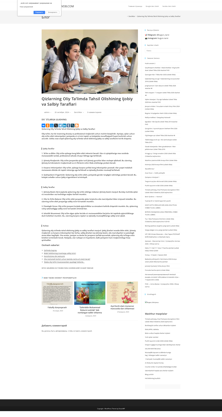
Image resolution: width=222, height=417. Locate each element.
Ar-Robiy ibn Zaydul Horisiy (154, 363)
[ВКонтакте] (43, 125)
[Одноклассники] (47, 125)
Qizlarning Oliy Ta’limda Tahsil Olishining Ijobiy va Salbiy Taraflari (158, 16)
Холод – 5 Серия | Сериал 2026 (156, 255)
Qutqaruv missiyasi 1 (152, 177)
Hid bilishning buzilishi (152, 378)
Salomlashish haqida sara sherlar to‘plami (159, 371)
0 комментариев (94, 112)
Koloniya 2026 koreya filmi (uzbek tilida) (158, 164)
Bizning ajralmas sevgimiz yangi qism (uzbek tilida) (162, 226)
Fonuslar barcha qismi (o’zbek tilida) (157, 270)
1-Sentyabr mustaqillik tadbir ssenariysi (158, 359)
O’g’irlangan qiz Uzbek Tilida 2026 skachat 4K (160, 135)
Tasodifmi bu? (149, 169)
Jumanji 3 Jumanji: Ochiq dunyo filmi (157, 266)
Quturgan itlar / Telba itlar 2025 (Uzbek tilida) (160, 75)
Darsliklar (78, 112)
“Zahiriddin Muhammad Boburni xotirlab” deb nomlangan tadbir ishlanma (90, 310)
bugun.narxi (158, 38)
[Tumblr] (68, 125)
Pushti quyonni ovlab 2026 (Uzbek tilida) (159, 185)
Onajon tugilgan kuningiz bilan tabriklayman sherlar (162, 345)
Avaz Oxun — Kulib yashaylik (155, 173)
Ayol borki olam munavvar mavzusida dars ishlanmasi (122, 307)
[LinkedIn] (64, 125)
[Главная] (125, 16)
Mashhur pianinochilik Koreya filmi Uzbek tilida (161, 160)
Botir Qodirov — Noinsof (153, 197)
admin (47, 112)
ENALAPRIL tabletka (152, 329)
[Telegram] (60, 125)
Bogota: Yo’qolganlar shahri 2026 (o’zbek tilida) (161, 113)
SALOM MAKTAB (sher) (153, 349)
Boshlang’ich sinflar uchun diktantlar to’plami (160, 325)
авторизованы (61, 331)
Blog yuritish (149, 374)
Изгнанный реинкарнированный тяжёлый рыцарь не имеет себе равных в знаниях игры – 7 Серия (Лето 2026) (162, 277)
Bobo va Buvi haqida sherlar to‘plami (157, 333)
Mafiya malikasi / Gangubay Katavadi (157, 117)
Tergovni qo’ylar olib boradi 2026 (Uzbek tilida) (161, 181)
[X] (56, 125)
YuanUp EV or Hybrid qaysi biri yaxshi (158, 201)
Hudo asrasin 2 (150, 63)
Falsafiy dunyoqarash (57, 307)
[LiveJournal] (72, 125)
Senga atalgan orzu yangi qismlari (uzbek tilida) (161, 230)
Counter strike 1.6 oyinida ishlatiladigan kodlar (161, 367)
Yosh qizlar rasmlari (151, 337)
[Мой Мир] (52, 125)
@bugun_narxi (158, 35)
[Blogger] (77, 125)
